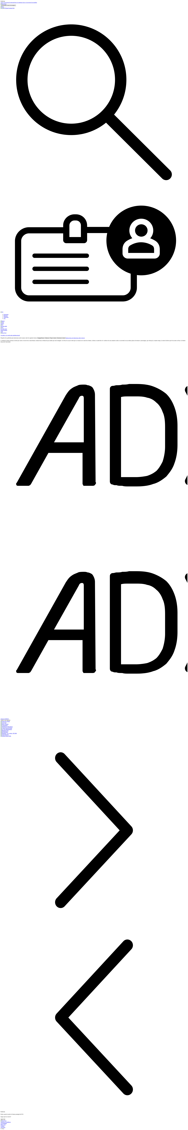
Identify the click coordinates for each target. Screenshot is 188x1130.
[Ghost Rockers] (94, 734)
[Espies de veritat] (94, 721)
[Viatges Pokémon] (94, 733)
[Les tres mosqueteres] (94, 729)
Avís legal (3, 1127)
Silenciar (47, 338)
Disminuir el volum (61, 338)
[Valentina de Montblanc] (94, 726)
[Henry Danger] (94, 724)
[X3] (4, 8)
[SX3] (2, 6)
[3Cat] (3, 3)
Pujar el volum (53, 338)
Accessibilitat (4, 1123)
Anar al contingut (18, 2)
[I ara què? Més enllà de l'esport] (94, 722)
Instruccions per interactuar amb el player (75, 338)
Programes (6, 314)
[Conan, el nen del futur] (94, 728)
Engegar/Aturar (41, 338)
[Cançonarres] (94, 725)
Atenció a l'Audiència (6, 1122)
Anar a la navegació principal (7, 2)
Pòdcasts (6, 315)
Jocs (5, 318)
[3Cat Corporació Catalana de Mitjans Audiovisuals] (3, 1120)
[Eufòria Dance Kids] (94, 736)
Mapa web (3, 1124)
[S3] (2, 8)
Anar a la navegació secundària (29, 2)
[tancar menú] (3, 321)
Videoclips (6, 317)
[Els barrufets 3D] (94, 732)
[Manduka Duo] (94, 730)
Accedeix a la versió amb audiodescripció (10, 335)
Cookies (2, 1126)
